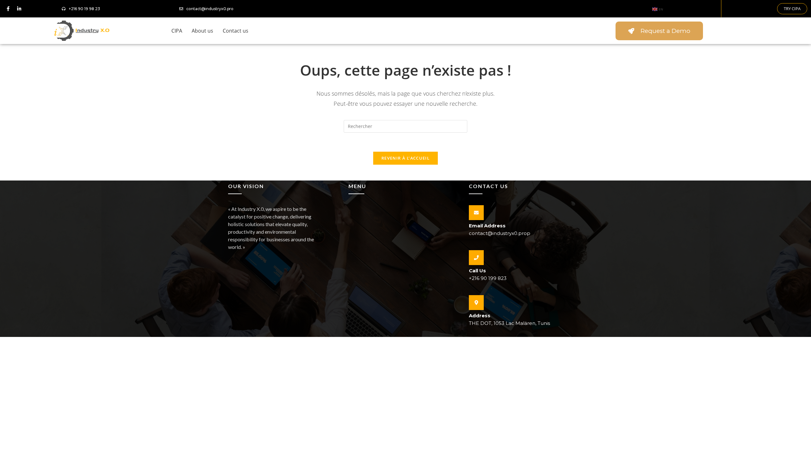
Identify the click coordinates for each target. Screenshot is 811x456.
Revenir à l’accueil (405, 158)
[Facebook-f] (8, 9)
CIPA (176, 30)
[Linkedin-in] (19, 9)
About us (202, 30)
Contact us (235, 30)
